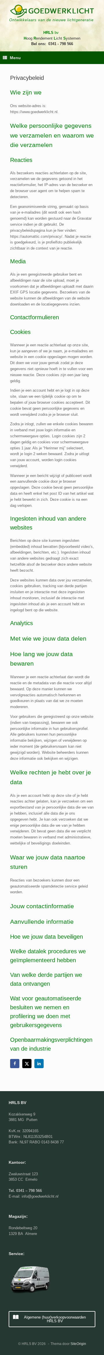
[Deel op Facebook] (15, 1063)
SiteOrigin (78, 1344)
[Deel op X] (27, 1063)
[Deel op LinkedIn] (39, 1063)
